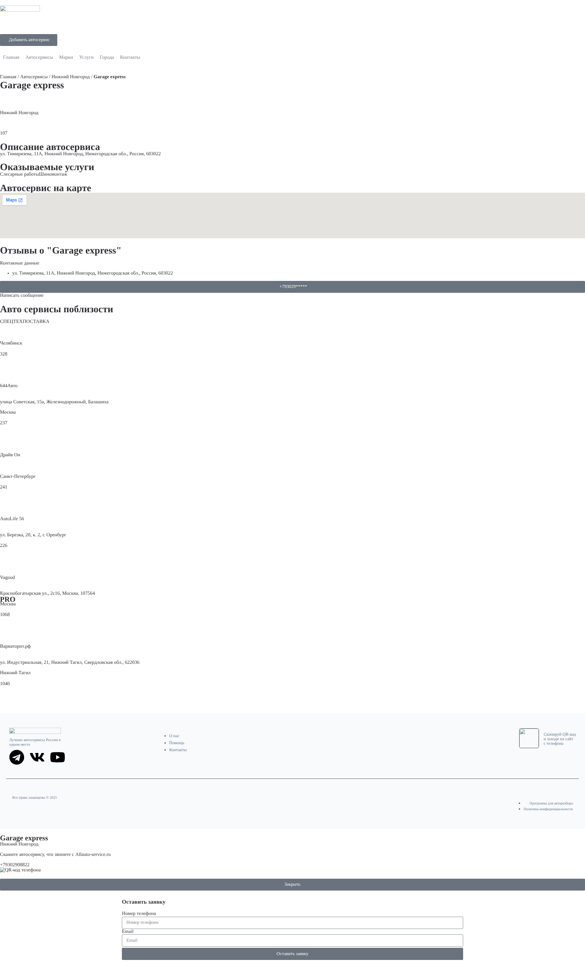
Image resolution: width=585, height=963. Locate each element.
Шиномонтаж (53, 174)
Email (127, 931)
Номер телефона (139, 913)
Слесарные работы (19, 174)
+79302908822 (15, 864)
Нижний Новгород (70, 76)
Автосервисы (34, 76)
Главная (8, 76)
